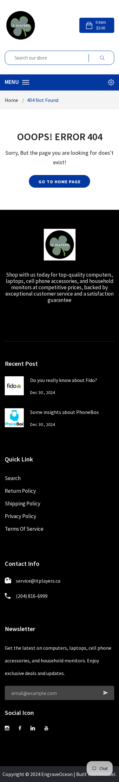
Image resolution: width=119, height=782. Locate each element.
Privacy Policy (20, 516)
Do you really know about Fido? (63, 380)
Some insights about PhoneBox (64, 412)
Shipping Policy (22, 503)
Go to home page (59, 182)
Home (11, 100)
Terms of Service (24, 528)
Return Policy (20, 490)
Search (13, 478)
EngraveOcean (57, 774)
